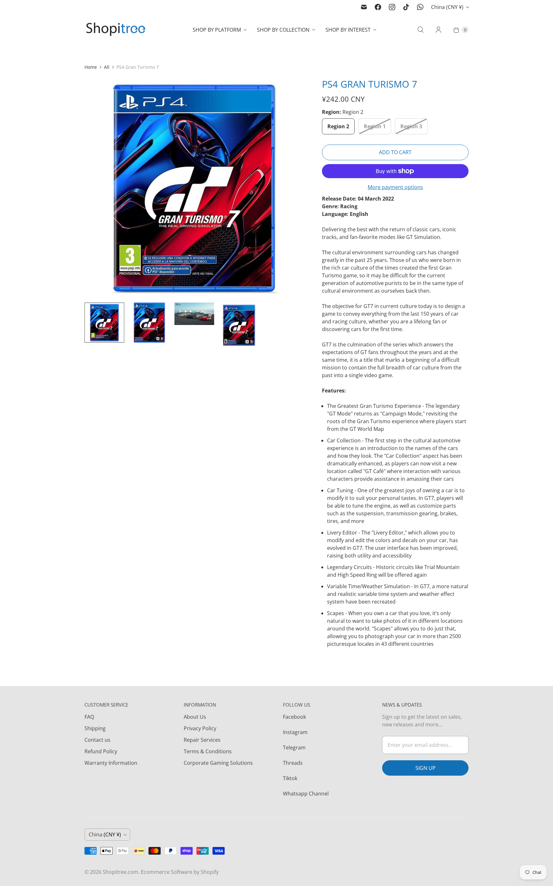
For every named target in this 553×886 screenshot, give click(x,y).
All (106, 67)
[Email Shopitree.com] (364, 7)
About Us (195, 716)
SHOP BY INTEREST (348, 29)
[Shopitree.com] (116, 30)
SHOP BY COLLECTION (283, 29)
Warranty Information (110, 762)
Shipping (95, 728)
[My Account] (438, 29)
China (447, 7)
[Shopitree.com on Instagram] (392, 7)
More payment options (395, 187)
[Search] (420, 29)
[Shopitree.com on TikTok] (406, 7)
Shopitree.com (120, 871)
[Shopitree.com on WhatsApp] (420, 7)
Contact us (97, 739)
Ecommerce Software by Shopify (180, 871)
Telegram (294, 747)
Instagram (295, 732)
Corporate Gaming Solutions (218, 762)
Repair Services (202, 739)
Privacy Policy (200, 728)
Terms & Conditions (208, 751)
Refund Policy (100, 751)
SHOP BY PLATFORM (217, 29)
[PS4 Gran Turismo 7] (194, 187)
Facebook (294, 716)
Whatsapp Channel (306, 793)
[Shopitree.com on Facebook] (378, 7)
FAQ (89, 716)
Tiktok (290, 778)
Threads (293, 762)
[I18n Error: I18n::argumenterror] (104, 322)
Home (90, 67)
